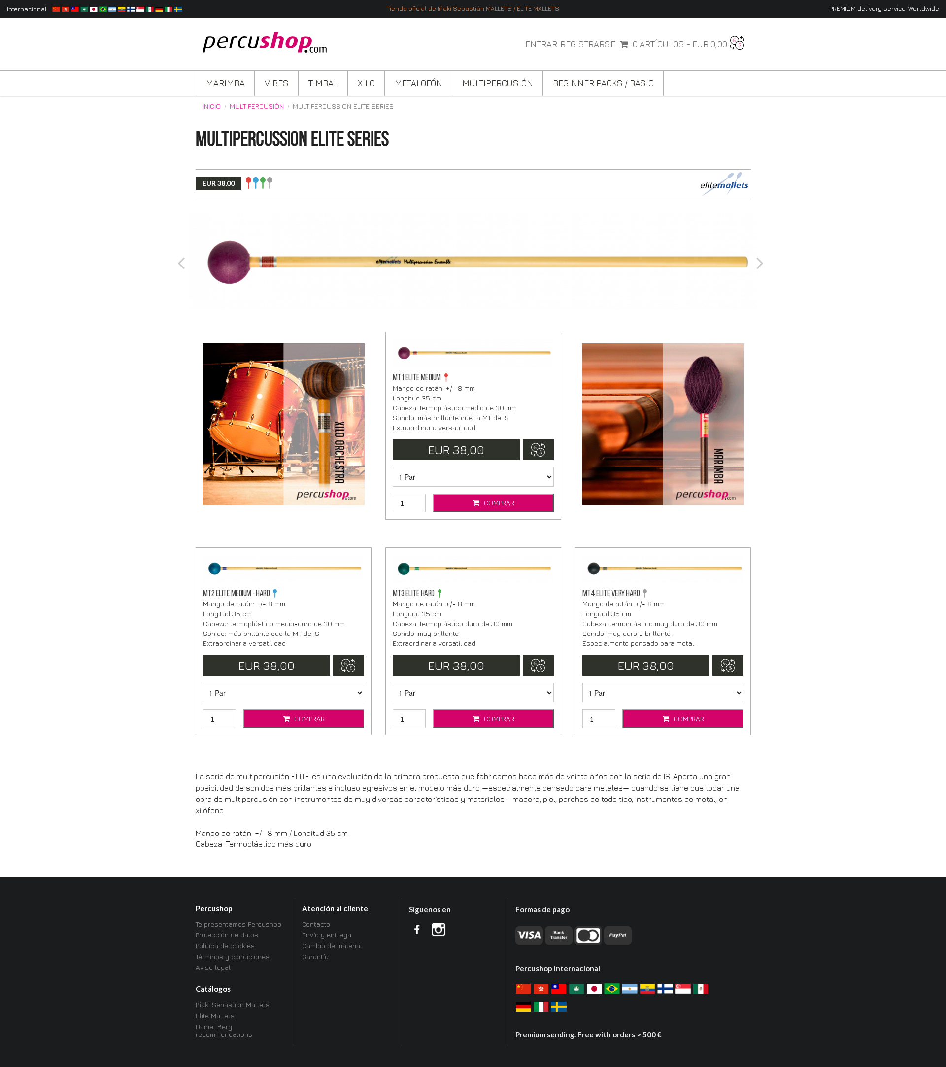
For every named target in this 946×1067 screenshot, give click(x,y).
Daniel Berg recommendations (224, 1030)
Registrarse (587, 44)
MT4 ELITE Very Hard (611, 594)
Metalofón (418, 83)
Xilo (366, 83)
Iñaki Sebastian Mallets (233, 1005)
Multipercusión (497, 83)
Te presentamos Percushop (238, 924)
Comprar (498, 503)
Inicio (212, 106)
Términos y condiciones (233, 956)
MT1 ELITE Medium (417, 378)
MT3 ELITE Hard (414, 594)
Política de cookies (225, 945)
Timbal (323, 83)
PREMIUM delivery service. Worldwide (884, 8)
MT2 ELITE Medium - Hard (236, 594)
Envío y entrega (326, 935)
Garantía (315, 956)
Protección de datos (227, 935)
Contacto (316, 924)
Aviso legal (213, 967)
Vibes (277, 83)
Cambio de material (332, 945)
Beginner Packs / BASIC (603, 83)
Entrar (541, 44)
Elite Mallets (215, 1015)
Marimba (225, 83)
